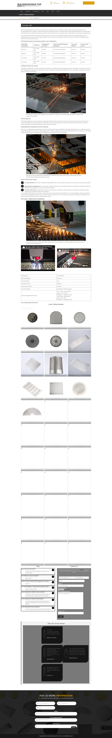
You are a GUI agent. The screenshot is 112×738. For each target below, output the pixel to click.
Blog (42, 11)
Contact (58, 11)
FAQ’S (53, 11)
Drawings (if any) (62, 588)
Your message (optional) (64, 591)
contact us (82, 569)
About (47, 11)
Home (21, 11)
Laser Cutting (26, 18)
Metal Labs (28, 11)
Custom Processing (88, 3)
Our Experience (36, 11)
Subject (60, 583)
